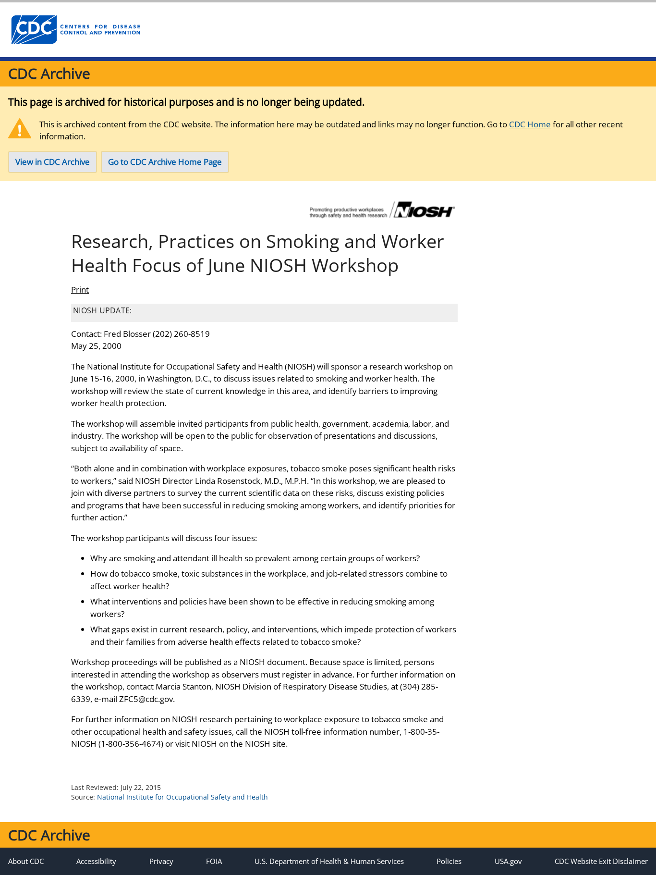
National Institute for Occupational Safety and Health (182, 796)
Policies (449, 861)
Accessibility (96, 861)
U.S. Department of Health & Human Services (329, 861)
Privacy (161, 861)
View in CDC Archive (52, 161)
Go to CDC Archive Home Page (165, 161)
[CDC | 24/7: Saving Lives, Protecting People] (75, 30)
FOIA (214, 861)
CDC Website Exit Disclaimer (601, 861)
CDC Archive (49, 73)
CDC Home (530, 124)
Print (80, 289)
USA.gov (508, 861)
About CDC (26, 861)
